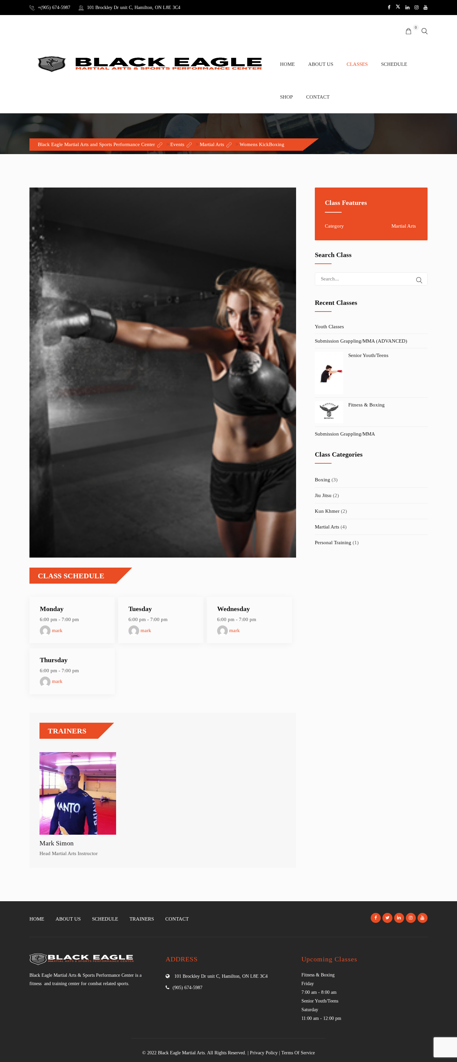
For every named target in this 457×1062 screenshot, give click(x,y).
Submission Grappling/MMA (345, 434)
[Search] (419, 280)
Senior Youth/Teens (368, 355)
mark (57, 630)
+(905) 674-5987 (54, 7)
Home (287, 64)
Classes (357, 64)
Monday (52, 608)
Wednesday (233, 608)
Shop (286, 97)
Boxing (322, 479)
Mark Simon (56, 843)
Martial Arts (327, 526)
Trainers (141, 919)
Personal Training (333, 542)
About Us (320, 64)
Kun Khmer (327, 511)
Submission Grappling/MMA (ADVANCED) (361, 341)
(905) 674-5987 (187, 987)
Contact (318, 97)
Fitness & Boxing (366, 404)
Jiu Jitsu (323, 495)
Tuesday (140, 608)
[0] (408, 31)
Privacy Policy (264, 1052)
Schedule (394, 64)
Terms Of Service (298, 1052)
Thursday (54, 660)
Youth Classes (329, 326)
